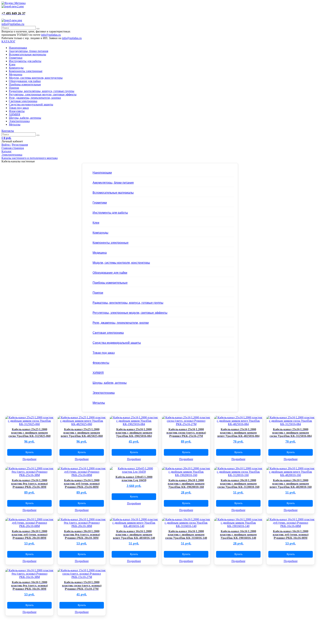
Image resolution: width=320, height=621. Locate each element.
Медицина (15, 74)
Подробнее (29, 459)
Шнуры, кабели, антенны (25, 117)
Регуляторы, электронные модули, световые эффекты (42, 94)
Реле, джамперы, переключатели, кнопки (35, 97)
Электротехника (19, 121)
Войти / (6, 144)
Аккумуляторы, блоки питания (28, 51)
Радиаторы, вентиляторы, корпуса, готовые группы (41, 91)
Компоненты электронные (25, 71)
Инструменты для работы (25, 61)
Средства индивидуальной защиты (31, 104)
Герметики (15, 57)
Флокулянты (17, 111)
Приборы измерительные (25, 84)
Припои (14, 87)
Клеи (12, 64)
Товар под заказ (19, 107)
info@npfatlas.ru (12, 24)
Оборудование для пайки (25, 81)
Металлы (14, 124)
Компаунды (16, 67)
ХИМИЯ (14, 114)
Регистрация (20, 144)
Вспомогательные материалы (27, 54)
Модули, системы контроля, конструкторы (36, 77)
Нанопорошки (18, 47)
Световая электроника (23, 101)
